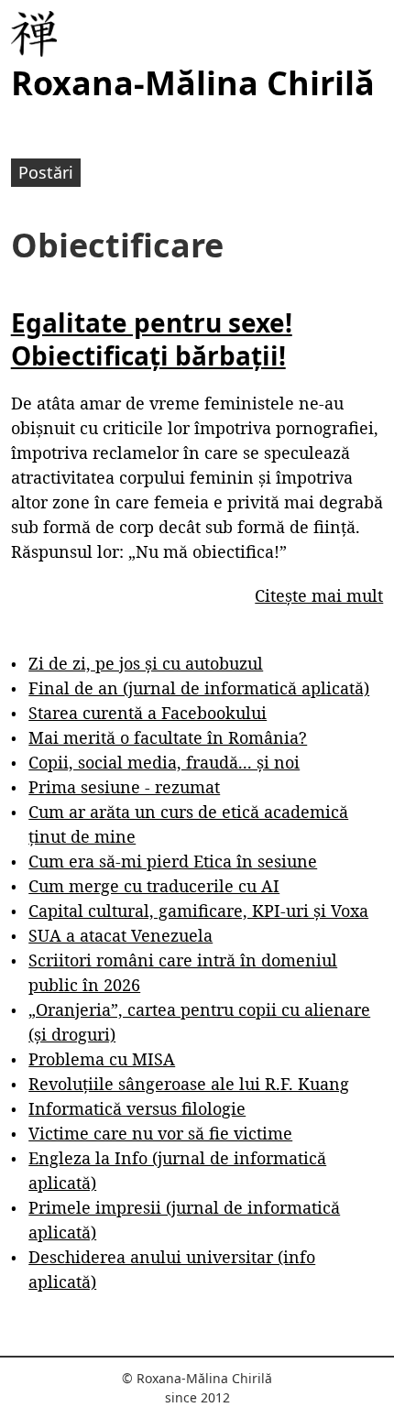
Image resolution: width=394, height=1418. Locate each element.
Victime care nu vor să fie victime (160, 1133)
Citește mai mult (319, 595)
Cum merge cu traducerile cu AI (153, 886)
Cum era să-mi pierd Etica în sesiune (172, 861)
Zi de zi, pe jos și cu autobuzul (145, 663)
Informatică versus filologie (137, 1108)
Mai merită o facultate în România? (167, 737)
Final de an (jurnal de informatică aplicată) (198, 688)
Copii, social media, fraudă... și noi (164, 762)
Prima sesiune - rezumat (124, 787)
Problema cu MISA (101, 1059)
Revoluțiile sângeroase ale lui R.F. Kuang (188, 1084)
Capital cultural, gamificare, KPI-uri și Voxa (198, 911)
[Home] (34, 34)
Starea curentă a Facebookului (147, 713)
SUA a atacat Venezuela (120, 935)
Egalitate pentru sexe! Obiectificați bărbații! (151, 339)
